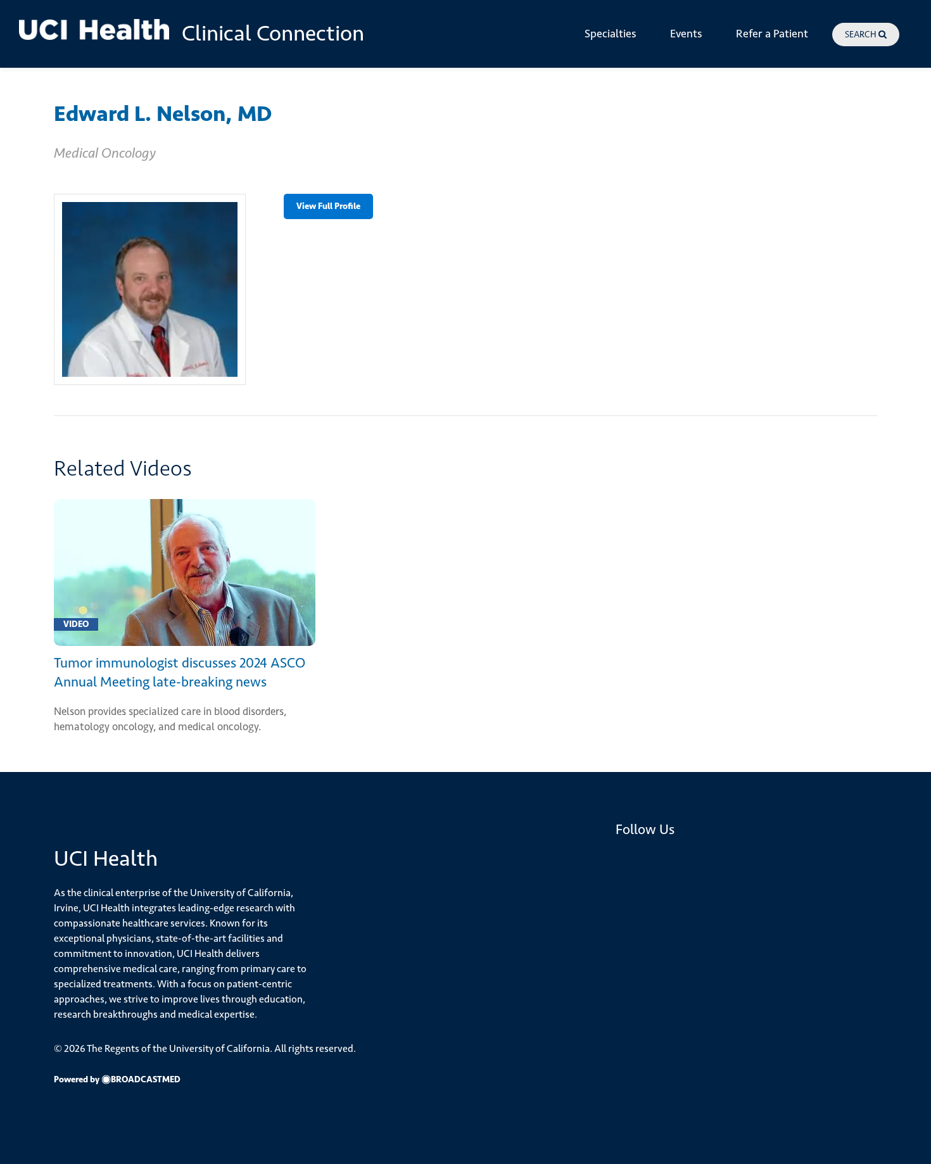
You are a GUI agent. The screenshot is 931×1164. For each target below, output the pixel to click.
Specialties (610, 34)
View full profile (328, 206)
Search (861, 34)
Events (686, 34)
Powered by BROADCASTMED (117, 1079)
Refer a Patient (772, 34)
